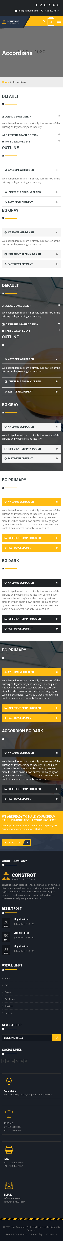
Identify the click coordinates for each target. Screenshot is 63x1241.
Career (8, 992)
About (8, 978)
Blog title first (21, 919)
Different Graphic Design (21, 135)
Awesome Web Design (18, 116)
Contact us (13, 842)
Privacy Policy (35, 1234)
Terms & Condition (15, 1234)
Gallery (8, 1012)
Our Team (10, 999)
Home (5, 82)
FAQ (7, 985)
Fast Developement (17, 141)
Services (9, 1006)
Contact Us (51, 1234)
